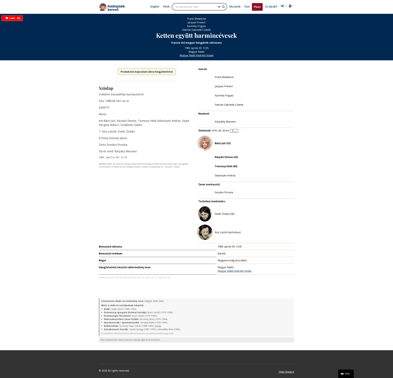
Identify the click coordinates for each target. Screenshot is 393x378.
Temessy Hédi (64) (226, 166)
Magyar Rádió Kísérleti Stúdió (197, 55)
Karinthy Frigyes (224, 95)
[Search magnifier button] (223, 7)
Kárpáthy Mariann (225, 121)
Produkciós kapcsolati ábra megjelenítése (147, 71)
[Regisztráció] (290, 6)
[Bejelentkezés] (282, 6)
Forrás (158, 325)
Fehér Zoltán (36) (224, 214)
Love (14, 18)
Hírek (166, 6)
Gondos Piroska (224, 192)
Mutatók (235, 6)
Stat (247, 6)
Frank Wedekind (224, 77)
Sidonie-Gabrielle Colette (229, 104)
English (154, 6)
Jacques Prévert (224, 86)
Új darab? (271, 6)
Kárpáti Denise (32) (226, 157)
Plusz (257, 6)
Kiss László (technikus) (228, 232)
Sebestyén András (225, 175)
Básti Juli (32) (223, 143)
